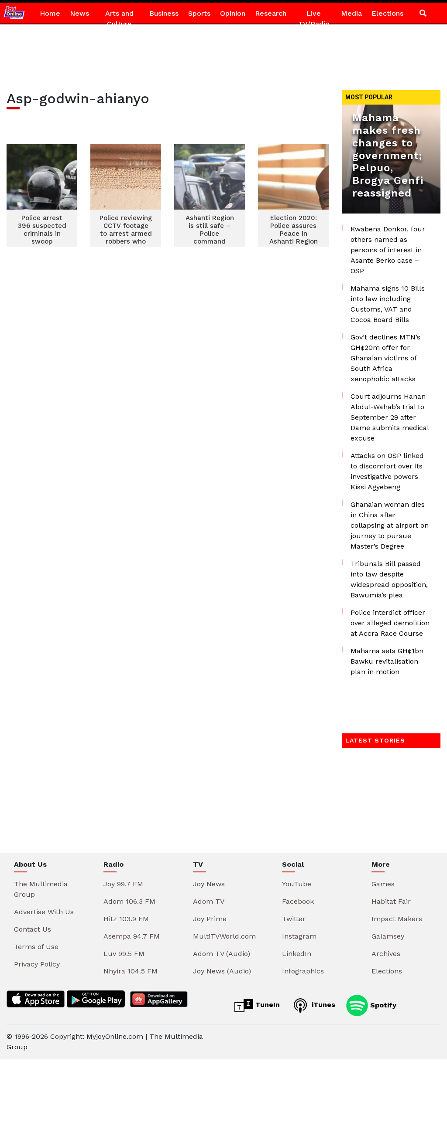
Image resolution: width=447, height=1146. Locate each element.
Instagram (299, 936)
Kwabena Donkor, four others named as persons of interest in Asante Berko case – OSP (388, 250)
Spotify (382, 1004)
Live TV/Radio (314, 18)
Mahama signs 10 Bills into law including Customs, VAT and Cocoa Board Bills (388, 304)
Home (50, 13)
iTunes (322, 1004)
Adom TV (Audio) (221, 953)
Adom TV (208, 901)
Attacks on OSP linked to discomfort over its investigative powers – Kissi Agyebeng (388, 471)
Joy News (209, 884)
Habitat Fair (391, 901)
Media (351, 13)
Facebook (298, 901)
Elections (387, 13)
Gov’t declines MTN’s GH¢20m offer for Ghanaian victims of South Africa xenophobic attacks (385, 358)
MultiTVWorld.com (224, 936)
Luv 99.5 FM (123, 953)
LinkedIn (296, 953)
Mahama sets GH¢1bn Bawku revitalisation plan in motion (387, 661)
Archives (385, 953)
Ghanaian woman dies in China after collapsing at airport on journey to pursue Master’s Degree (390, 525)
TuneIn (266, 1004)
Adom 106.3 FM (129, 901)
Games (383, 884)
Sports (199, 13)
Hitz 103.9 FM (126, 919)
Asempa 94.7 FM (131, 936)
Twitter (294, 919)
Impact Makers (396, 919)
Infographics (303, 971)
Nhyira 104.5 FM (130, 971)
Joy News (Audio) (222, 971)
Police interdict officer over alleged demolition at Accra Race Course (390, 622)
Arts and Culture (119, 18)
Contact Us (32, 929)
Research (270, 13)
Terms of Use (36, 947)
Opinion (232, 13)
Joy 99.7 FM (123, 884)
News (79, 13)
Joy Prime (210, 919)
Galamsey (387, 936)
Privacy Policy (37, 964)
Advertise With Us (44, 912)
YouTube (296, 884)
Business (164, 13)
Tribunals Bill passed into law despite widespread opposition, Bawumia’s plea (389, 579)
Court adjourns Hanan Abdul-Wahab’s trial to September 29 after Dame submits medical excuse (390, 417)
